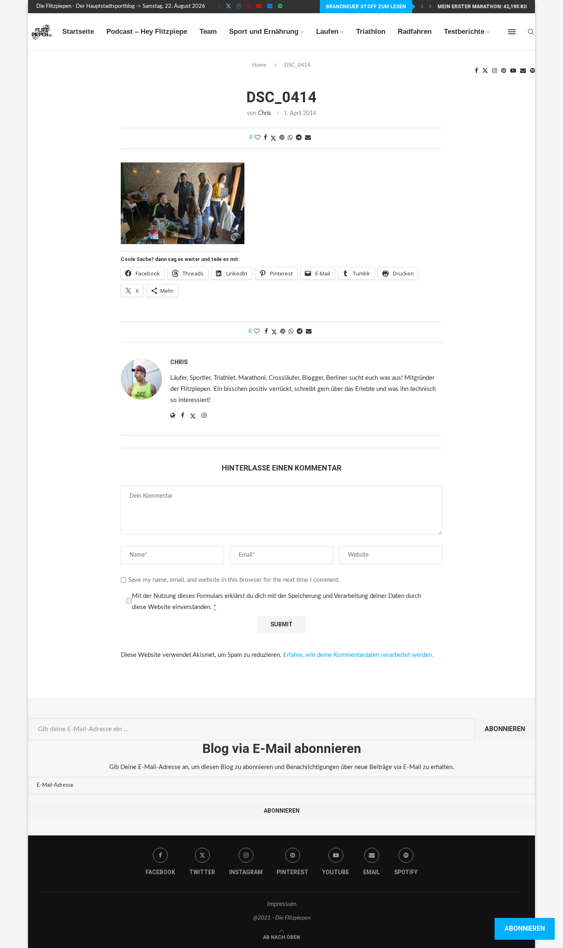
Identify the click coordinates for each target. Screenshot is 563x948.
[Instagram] (239, 6)
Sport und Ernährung (263, 31)
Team (208, 31)
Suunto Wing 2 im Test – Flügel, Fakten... (493, 6)
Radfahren (415, 31)
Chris (264, 113)
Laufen (327, 31)
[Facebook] (219, 6)
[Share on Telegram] (299, 137)
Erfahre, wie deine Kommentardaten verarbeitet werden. (358, 655)
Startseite (78, 31)
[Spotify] (280, 6)
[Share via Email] (308, 137)
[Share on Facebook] (265, 137)
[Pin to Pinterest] (281, 137)
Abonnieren (505, 729)
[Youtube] (259, 6)
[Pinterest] (248, 6)
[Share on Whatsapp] (290, 137)
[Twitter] (228, 6)
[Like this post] (257, 137)
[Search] (531, 32)
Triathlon (370, 31)
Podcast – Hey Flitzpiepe (146, 31)
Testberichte (464, 31)
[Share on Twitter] (273, 138)
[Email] (269, 6)
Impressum (281, 904)
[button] (422, 6)
